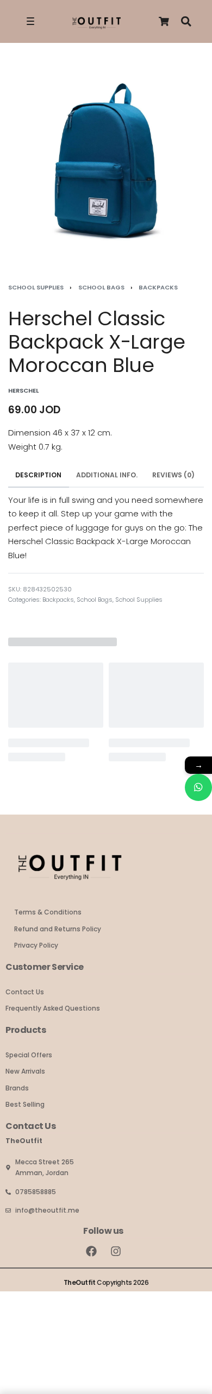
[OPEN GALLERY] (106, 159)
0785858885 (35, 1191)
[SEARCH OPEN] (186, 21)
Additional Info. (107, 475)
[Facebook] (91, 1251)
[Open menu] (30, 21)
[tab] (38, 475)
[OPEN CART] (164, 21)
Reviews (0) (173, 475)
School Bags (101, 287)
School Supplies (36, 287)
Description (38, 475)
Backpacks (158, 287)
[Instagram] (116, 1251)
